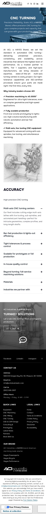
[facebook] (28, 4)
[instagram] (34, 4)
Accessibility (32, 428)
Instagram (32, 359)
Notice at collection (12, 511)
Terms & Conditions (34, 416)
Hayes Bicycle (9, 458)
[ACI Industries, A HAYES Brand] (12, 2)
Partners (6, 434)
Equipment (7, 410)
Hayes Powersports (11, 455)
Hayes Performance (11, 461)
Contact (30, 413)
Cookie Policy (32, 419)
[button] (23, 208)
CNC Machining (9, 413)
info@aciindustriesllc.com (14, 383)
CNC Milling (7, 416)
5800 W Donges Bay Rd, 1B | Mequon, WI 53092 (23, 376)
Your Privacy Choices (19, 507)
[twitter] (31, 4)
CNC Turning (8, 419)
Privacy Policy (32, 422)
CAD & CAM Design (10, 422)
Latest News (8, 431)
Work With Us (8, 437)
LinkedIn (20, 359)
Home (29, 410)
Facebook (7, 359)
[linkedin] (37, 4)
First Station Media (30, 500)
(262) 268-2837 (10, 390)
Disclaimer (31, 425)
